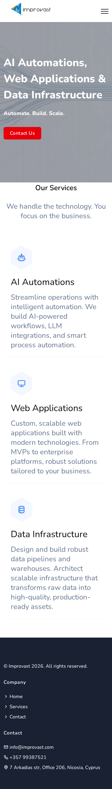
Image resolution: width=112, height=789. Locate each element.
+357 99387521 (27, 757)
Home (15, 696)
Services (18, 706)
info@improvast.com (31, 747)
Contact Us (22, 133)
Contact (17, 717)
